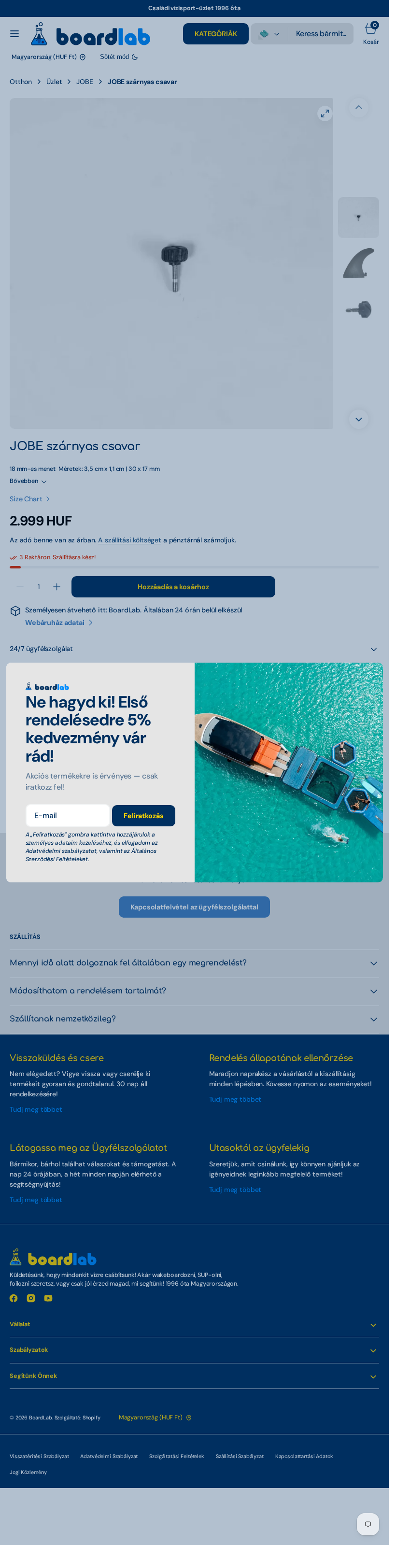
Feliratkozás (143, 815)
